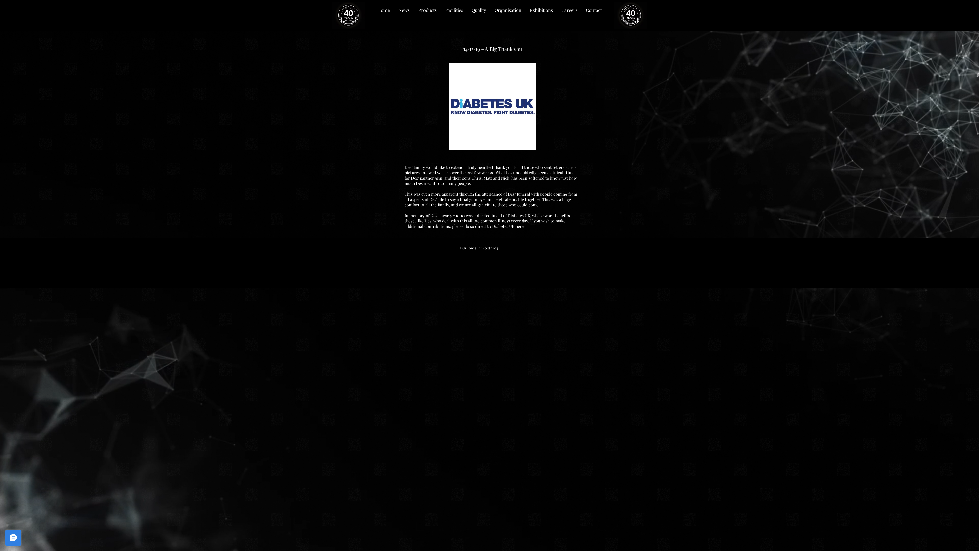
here (520, 226)
